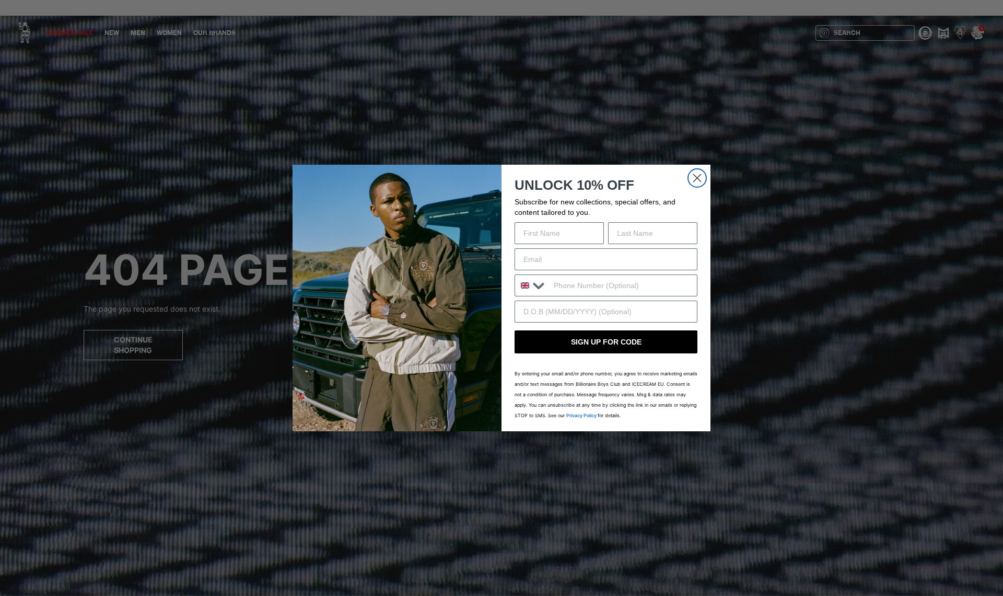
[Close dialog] (697, 178)
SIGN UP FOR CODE (606, 342)
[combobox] (532, 285)
